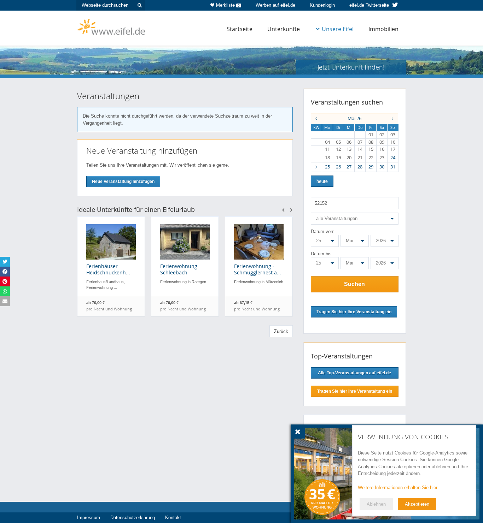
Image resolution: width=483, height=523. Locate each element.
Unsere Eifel (338, 29)
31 (392, 167)
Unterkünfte (283, 29)
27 (349, 167)
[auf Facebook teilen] (5, 272)
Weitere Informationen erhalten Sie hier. (398, 487)
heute (322, 181)
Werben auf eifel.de (275, 5)
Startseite (239, 29)
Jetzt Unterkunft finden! (351, 67)
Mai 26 (354, 118)
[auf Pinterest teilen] (5, 281)
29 (370, 167)
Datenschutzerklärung (132, 517)
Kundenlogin (322, 5)
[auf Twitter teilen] (5, 262)
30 (381, 167)
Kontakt (173, 517)
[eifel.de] (111, 26)
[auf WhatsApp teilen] (5, 291)
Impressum (88, 517)
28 (359, 167)
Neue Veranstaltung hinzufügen (123, 181)
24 (392, 157)
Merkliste (228, 5)
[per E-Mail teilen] (5, 301)
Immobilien (383, 29)
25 (327, 167)
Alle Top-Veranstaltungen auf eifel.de (354, 372)
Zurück (281, 331)
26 (338, 167)
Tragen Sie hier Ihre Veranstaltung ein (354, 391)
